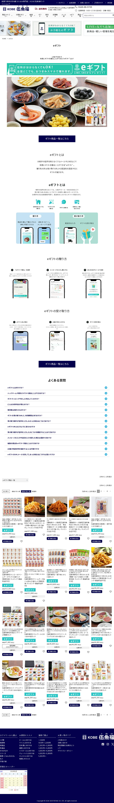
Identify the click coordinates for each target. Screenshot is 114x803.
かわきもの (4, 751)
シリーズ (3, 753)
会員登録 (72, 2)
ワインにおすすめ (25, 743)
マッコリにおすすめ (26, 756)
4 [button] (107, 491)
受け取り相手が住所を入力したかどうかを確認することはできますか (32, 432)
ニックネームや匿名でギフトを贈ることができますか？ (27, 393)
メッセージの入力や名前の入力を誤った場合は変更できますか (30, 438)
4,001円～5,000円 (45, 753)
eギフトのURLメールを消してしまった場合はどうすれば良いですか (31, 454)
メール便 (64, 15)
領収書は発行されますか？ (17, 410)
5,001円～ (42, 756)
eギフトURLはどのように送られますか (21, 426)
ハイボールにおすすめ (27, 751)
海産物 (2, 743)
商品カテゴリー (6, 15)
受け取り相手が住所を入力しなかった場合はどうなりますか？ (29, 421)
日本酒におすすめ (25, 745)
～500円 (42, 740)
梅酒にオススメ (24, 759)
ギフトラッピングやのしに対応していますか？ (23, 399)
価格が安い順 (16, 491)
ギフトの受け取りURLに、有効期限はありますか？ (25, 415)
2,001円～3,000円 (45, 748)
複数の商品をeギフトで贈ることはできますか (24, 443)
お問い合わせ (85, 2)
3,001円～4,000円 (45, 751)
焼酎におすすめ (24, 748)
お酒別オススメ (20, 15)
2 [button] (101, 491)
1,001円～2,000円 (45, 745)
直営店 (109, 2)
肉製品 (2, 745)
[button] (110, 491)
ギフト (40, 15)
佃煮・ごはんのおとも (7, 756)
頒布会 (47, 15)
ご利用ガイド (98, 2)
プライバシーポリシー (65, 751)
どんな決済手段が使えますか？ (19, 404)
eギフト (72, 15)
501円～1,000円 (45, 743)
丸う (1, 759)
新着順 (34, 491)
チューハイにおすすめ (27, 753)
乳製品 (2, 748)
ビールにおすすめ (25, 740)
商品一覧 (80, 15)
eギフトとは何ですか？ (16, 388)
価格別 (31, 15)
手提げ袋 (3, 761)
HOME (4, 39)
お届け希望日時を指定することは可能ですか (23, 449)
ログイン (62, 2)
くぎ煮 (2, 740)
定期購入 (55, 15)
